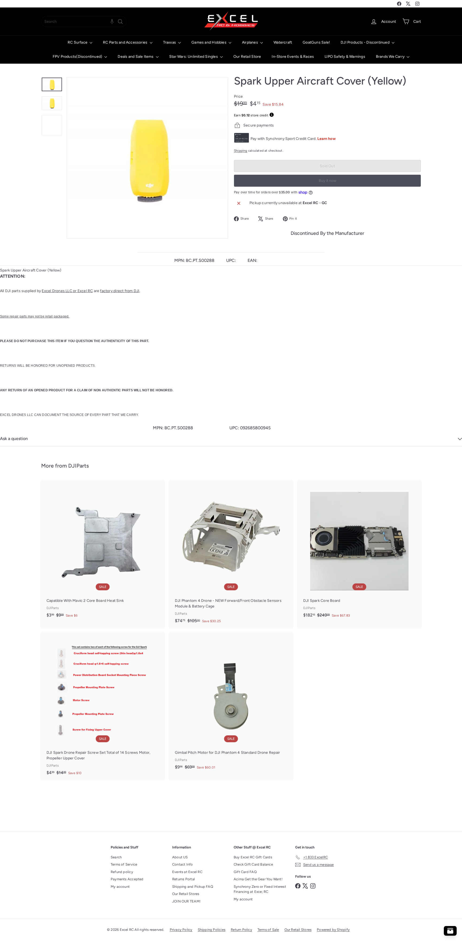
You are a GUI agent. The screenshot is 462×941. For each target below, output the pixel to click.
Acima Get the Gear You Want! (258, 879)
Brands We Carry (390, 56)
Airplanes (250, 42)
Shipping (240, 150)
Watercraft (283, 42)
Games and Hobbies (209, 42)
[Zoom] (147, 157)
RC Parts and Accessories (125, 42)
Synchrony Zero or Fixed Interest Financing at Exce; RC (260, 889)
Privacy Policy (181, 930)
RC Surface (78, 42)
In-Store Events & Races (293, 56)
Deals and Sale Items (136, 56)
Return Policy (241, 930)
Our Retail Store (247, 56)
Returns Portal (183, 879)
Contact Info (182, 864)
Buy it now (327, 180)
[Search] (120, 21)
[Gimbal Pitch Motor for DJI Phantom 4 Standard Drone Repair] (231, 703)
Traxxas (170, 42)
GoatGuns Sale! (316, 42)
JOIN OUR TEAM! (186, 901)
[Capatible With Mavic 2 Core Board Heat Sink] (102, 551)
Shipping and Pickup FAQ (192, 887)
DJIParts (78, 465)
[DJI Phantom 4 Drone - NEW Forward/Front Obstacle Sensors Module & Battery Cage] (231, 554)
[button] (112, 21)
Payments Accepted (127, 879)
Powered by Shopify (333, 930)
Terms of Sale (268, 930)
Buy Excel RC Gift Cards (253, 857)
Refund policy (122, 872)
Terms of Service (124, 864)
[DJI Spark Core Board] (359, 551)
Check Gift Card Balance (253, 864)
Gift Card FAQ (245, 872)
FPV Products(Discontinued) (78, 56)
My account (120, 887)
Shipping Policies (212, 930)
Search (116, 857)
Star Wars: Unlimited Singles (194, 56)
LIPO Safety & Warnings (345, 56)
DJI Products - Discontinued (365, 42)
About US (180, 857)
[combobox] (84, 21)
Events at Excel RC (187, 872)
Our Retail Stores (185, 894)
